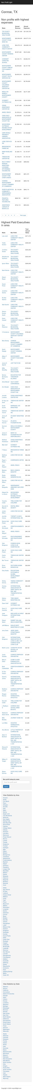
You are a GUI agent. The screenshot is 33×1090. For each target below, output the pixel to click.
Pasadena (6, 867)
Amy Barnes (5, 730)
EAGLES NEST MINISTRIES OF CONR (17, 626)
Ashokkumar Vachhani (5, 257)
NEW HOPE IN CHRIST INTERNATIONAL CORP (17, 615)
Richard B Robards (4, 748)
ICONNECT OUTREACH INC (6, 101)
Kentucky (5, 1048)
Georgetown (6, 923)
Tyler (4, 900)
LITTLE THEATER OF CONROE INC (17, 730)
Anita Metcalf (5, 382)
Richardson (6, 907)
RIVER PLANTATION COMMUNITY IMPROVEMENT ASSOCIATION (8, 192)
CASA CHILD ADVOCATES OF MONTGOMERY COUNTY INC (6, 118)
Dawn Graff (5, 603)
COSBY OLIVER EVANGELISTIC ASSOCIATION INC (16, 661)
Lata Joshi (5, 236)
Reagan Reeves (4, 695)
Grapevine (6, 844)
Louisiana (5, 1003)
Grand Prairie (7, 936)
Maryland (5, 1004)
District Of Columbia (8, 994)
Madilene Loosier (4, 690)
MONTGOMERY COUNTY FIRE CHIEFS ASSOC (6, 175)
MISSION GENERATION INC (16, 476)
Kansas (5, 1001)
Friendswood (6, 957)
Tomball (5, 846)
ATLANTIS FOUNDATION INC (16, 422)
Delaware (5, 1039)
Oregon (5, 1066)
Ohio (4, 1064)
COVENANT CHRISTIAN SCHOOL (5, 60)
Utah (4, 1073)
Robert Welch (4, 621)
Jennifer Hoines (4, 517)
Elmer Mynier (4, 566)
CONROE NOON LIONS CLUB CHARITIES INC (15, 545)
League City (6, 869)
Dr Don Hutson (4, 672)
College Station (7, 828)
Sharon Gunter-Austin (4, 313)
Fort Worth (6, 801)
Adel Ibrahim (5, 304)
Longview (5, 909)
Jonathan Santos (4, 292)
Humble (5, 934)
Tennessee (6, 1071)
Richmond (6, 835)
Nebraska (5, 1057)
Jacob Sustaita (4, 655)
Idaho (4, 997)
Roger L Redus (4, 461)
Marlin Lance (5, 648)
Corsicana (6, 968)
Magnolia (5, 880)
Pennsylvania (6, 1020)
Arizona (5, 988)
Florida (5, 1041)
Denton (5, 911)
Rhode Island (6, 1022)
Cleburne (5, 878)
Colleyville (6, 945)
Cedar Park (6, 939)
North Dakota (6, 1017)
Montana (5, 1010)
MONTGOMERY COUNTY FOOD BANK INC (6, 40)
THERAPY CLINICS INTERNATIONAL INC (17, 517)
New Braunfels (7, 823)
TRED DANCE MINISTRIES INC (15, 599)
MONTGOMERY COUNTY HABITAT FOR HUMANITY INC (7, 68)
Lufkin (4, 925)
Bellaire (5, 853)
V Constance (5, 332)
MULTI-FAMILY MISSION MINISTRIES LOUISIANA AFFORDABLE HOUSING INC (6, 166)
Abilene (5, 905)
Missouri (5, 1055)
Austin (5, 799)
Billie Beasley (4, 718)
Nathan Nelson (4, 599)
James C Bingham (4, 434)
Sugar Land (6, 814)
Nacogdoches (7, 955)
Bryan (4, 916)
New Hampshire (7, 1059)
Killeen (5, 851)
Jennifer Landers (4, 396)
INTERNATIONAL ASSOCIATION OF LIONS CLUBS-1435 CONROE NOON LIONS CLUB (16, 640)
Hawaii (5, 1043)
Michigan (5, 1006)
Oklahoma (6, 1019)
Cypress (5, 826)
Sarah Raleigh (4, 350)
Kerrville (5, 920)
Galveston (6, 913)
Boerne (5, 839)
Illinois (5, 1044)
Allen (4, 849)
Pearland (5, 831)
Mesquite (5, 876)
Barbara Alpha (4, 471)
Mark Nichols (5, 270)
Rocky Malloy (4, 476)
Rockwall (5, 941)
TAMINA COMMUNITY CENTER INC (17, 582)
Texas (4, 1026)
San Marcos (6, 952)
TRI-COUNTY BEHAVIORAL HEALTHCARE (6, 33)
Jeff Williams (5, 625)
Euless (5, 964)
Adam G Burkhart (4, 736)
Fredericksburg (7, 860)
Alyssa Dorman (4, 772)
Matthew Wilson (4, 456)
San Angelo (6, 819)
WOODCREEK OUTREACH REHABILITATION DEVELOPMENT (7, 126)
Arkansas (5, 1035)
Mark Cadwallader (5, 667)
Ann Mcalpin (5, 387)
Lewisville (5, 948)
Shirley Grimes (4, 582)
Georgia (5, 995)
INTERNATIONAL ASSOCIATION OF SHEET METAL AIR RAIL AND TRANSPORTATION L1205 (16, 590)
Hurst (4, 885)
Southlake (6, 932)
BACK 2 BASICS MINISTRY (15, 471)
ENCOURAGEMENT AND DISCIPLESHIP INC (16, 538)
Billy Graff (4, 445)
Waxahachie (6, 966)
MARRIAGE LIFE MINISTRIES (15, 406)
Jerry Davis (5, 630)
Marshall (5, 883)
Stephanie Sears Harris (5, 713)
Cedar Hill (6, 975)
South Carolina (7, 1069)
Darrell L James (4, 677)
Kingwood (6, 930)
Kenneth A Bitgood (5, 507)
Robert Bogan (4, 278)
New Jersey (6, 1013)
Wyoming (5, 1078)
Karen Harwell (4, 319)
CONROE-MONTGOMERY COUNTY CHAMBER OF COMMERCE (8, 183)
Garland (5, 929)
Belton (5, 973)
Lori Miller (4, 723)
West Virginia (6, 1076)
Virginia (5, 1075)
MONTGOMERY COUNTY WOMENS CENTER (7, 53)
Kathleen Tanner (4, 411)
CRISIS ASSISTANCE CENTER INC (6, 107)
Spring (5, 812)
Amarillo (5, 807)
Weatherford (6, 858)
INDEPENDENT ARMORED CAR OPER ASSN (17, 487)
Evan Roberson (4, 326)
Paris (4, 970)
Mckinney (5, 817)
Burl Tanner (5, 560)
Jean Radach (4, 466)
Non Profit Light (6, 2)
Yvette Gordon (4, 244)
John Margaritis (5, 486)
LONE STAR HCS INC (17, 455)
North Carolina (7, 1062)
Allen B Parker (4, 551)
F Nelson (4, 450)
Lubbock (5, 893)
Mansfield (5, 871)
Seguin (5, 864)
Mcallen (5, 918)
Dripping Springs (7, 971)
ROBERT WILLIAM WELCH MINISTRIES (16, 621)
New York (5, 1015)
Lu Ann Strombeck (5, 527)
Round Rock (6, 824)
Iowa (4, 1046)
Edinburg (5, 962)
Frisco (5, 902)
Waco (4, 810)
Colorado (5, 1037)
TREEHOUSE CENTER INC (6, 157)
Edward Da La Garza (5, 493)
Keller (4, 937)
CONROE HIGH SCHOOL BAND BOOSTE (15, 707)
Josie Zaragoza (4, 614)
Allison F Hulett (4, 357)
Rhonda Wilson (4, 481)
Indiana (5, 999)
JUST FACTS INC (16, 363)
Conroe (5, 914)
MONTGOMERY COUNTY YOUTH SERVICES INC (7, 76)
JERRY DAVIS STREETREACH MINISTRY (15, 632)
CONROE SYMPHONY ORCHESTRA (17, 655)
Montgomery (6, 855)
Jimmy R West (4, 417)
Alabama (5, 986)
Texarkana (6, 856)
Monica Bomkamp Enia (5, 376)
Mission (5, 872)
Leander (5, 954)
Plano (4, 803)
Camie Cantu (4, 556)
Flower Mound (7, 837)
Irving (4, 898)
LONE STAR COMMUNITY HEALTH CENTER (7, 47)
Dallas (5, 888)
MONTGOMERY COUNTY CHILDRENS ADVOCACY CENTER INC (6, 84)
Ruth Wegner (4, 532)
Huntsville (5, 961)
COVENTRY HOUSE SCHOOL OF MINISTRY (16, 649)
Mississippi (6, 1008)
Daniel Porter (4, 285)
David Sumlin (4, 406)
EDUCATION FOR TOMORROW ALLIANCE (16, 376)
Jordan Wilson (4, 512)
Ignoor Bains (5, 263)
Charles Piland (4, 587)
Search (6, 786)
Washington (6, 1029)
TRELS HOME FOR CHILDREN (16, 502)
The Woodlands (7, 815)
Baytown (5, 862)
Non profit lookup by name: (11, 779)
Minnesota (6, 1053)
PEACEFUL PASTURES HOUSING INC (6, 200)
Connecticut (6, 992)
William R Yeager (4, 760)
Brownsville (6, 946)
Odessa (5, 830)
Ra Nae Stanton (4, 298)
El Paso (5, 891)
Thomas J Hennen (5, 422)
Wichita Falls (6, 821)
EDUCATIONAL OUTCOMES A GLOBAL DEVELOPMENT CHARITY (15, 574)
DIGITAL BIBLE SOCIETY (15, 507)
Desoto (5, 874)
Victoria (5, 921)
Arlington (5, 805)
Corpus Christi (7, 895)
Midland (5, 896)
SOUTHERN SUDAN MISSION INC (16, 566)
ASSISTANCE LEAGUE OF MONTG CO (6, 206)
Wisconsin (6, 1031)
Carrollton (6, 833)
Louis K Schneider (5, 537)
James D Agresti (4, 364)
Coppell (5, 943)
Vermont (5, 1027)
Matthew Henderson (5, 440)
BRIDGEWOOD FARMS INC (6, 147)
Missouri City (6, 927)
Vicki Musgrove (5, 544)
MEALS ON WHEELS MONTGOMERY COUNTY (6, 94)
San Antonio (6, 889)
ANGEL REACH (6, 112)
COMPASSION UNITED (17, 460)
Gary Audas (5, 570)
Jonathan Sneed (4, 250)
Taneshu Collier (4, 502)
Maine (5, 1050)
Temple (5, 842)
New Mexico (6, 1060)
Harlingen (5, 848)
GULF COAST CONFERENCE (15, 382)
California (5, 990)
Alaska (5, 1034)
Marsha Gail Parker (5, 522)
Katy (4, 808)
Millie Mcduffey (4, 369)
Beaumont (6, 904)
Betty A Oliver (4, 660)
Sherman (5, 950)
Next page (23, 215)
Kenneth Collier (4, 701)
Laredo (5, 840)
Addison (5, 959)
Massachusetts (7, 1051)
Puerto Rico (6, 1068)
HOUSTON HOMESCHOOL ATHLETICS (15, 695)
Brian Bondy (5, 341)
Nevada (5, 1011)
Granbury (5, 865)
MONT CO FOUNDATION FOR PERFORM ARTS (16, 434)
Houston (5, 798)
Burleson (5, 881)
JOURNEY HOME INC (17, 718)
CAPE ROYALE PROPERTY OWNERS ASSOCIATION (6, 135)
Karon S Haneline (4, 609)
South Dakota (7, 1024)
